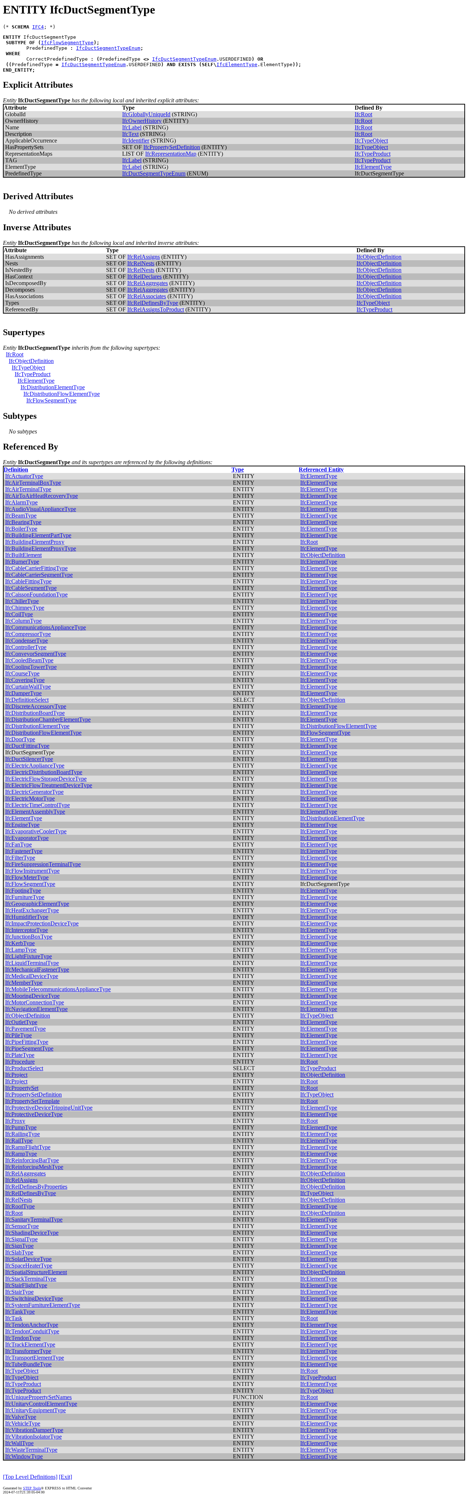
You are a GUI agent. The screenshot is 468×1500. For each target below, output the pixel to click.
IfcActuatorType (24, 476)
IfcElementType (236, 64)
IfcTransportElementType (34, 1358)
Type (237, 469)
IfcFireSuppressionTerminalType (43, 864)
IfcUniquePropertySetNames (38, 1397)
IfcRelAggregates (147, 283)
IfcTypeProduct (372, 154)
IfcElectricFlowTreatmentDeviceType (48, 785)
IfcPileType (18, 1035)
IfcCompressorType (28, 634)
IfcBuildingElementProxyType (40, 548)
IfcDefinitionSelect (27, 700)
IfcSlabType (19, 1252)
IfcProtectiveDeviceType (34, 1114)
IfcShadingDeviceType (31, 1233)
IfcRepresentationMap (170, 154)
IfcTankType (20, 1311)
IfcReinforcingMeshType (34, 1167)
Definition (16, 469)
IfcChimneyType (24, 608)
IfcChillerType (22, 601)
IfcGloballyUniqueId (146, 114)
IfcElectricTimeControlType (37, 805)
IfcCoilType (19, 614)
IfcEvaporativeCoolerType (36, 831)
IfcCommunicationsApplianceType (45, 627)
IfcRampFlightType (27, 1147)
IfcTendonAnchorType (31, 1325)
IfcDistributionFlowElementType (61, 394)
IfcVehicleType (22, 1423)
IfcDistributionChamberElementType (48, 719)
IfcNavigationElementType (36, 1009)
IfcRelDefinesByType (152, 303)
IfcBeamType (21, 515)
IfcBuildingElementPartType (38, 535)
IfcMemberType (23, 983)
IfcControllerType (25, 647)
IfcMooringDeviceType (32, 996)
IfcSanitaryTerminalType (34, 1219)
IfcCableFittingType (28, 581)
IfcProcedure (20, 1061)
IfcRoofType (20, 1206)
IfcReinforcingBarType (32, 1160)
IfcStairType (19, 1292)
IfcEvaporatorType (27, 838)
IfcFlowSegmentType (67, 42)
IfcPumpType (21, 1127)
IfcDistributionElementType (52, 387)
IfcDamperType (23, 693)
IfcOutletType (21, 1022)
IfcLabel (131, 127)
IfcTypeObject (371, 140)
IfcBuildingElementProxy (34, 542)
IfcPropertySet (21, 1088)
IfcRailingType (22, 1134)
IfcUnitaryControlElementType (41, 1404)
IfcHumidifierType (26, 917)
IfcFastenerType (23, 851)
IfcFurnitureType (24, 897)
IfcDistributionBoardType (35, 713)
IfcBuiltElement (23, 555)
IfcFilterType (20, 858)
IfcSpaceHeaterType (28, 1265)
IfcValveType (20, 1417)
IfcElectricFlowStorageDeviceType (46, 779)
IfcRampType (21, 1154)
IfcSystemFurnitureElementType (42, 1305)
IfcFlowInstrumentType (32, 871)
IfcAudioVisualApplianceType (40, 509)
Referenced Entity (321, 469)
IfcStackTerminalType (30, 1279)
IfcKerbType (20, 943)
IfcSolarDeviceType (28, 1259)
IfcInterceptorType (26, 930)
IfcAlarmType (21, 502)
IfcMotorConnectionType (34, 1002)
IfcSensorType (22, 1226)
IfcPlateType (19, 1055)
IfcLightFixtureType (28, 956)
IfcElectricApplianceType (34, 765)
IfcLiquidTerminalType (32, 963)
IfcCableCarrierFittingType (36, 568)
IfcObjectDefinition (378, 257)
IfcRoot (363, 114)
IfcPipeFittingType (26, 1042)
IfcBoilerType (21, 529)
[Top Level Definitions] (30, 1477)
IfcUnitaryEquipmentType (35, 1410)
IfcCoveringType (25, 680)
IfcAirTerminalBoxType (33, 483)
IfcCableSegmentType (31, 588)
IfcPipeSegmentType (29, 1048)
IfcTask (13, 1318)
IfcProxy (15, 1121)
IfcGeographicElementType (37, 904)
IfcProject (16, 1075)
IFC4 (38, 27)
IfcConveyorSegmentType (35, 654)
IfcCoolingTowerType (31, 667)
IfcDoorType (20, 739)
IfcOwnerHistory (142, 121)
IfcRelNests (140, 263)
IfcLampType (21, 950)
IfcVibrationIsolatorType (33, 1436)
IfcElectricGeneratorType (34, 792)
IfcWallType (19, 1443)
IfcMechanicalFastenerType (37, 969)
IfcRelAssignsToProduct (155, 309)
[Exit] (65, 1477)
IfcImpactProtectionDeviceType (42, 923)
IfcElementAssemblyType (35, 811)
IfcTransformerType (28, 1351)
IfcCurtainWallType (28, 686)
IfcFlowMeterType (27, 877)
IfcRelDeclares (144, 276)
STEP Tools (32, 1488)
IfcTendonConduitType (32, 1331)
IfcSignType (19, 1246)
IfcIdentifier (135, 140)
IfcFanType (18, 844)
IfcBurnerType (22, 561)
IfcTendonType (23, 1338)
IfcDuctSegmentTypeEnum (108, 48)
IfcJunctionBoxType (28, 936)
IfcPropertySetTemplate (32, 1101)
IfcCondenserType (26, 640)
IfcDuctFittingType (27, 746)
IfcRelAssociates (146, 296)
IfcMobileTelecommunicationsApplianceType (58, 989)
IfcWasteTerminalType (31, 1450)
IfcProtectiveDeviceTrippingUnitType (49, 1108)
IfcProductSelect (24, 1068)
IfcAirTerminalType (28, 489)
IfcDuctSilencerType (29, 759)
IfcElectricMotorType (30, 798)
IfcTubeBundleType (28, 1364)
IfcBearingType (23, 522)
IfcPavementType (25, 1029)
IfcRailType (19, 1140)
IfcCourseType (22, 673)
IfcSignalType (21, 1239)
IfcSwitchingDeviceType (34, 1298)
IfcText (130, 134)
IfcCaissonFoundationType (36, 594)
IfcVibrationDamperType (34, 1430)
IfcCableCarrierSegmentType (39, 575)
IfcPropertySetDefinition (171, 147)
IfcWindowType (24, 1456)
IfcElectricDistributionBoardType (43, 772)
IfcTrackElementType (30, 1344)
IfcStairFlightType (26, 1285)
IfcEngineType (22, 825)
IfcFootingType (23, 890)
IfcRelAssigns (143, 257)
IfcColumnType (23, 621)
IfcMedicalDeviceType (31, 976)
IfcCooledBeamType (29, 660)
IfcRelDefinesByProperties (36, 1186)
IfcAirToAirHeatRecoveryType (41, 496)
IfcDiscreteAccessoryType (35, 706)
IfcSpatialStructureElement (36, 1272)
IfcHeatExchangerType (32, 910)
